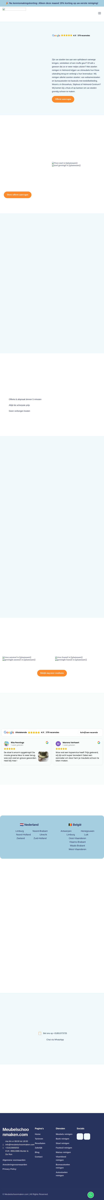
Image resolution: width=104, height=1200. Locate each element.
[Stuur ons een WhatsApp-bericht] (91, 1195)
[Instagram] (87, 1136)
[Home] (14, 13)
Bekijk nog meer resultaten (52, 673)
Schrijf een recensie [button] (89, 732)
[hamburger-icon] (99, 13)
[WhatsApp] (80, 1136)
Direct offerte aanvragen (17, 195)
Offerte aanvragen (63, 99)
